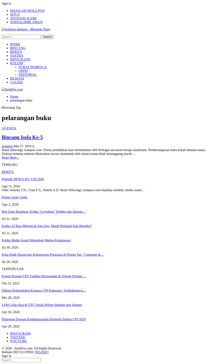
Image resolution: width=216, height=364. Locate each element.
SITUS (15, 14)
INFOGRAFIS (20, 59)
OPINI (23, 71)
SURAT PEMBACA (33, 67)
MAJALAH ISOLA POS (27, 10)
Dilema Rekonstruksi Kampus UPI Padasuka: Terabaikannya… (44, 290)
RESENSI (17, 78)
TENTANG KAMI (23, 18)
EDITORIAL (28, 74)
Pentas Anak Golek (14, 197)
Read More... (10, 157)
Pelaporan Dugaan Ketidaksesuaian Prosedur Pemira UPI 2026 (44, 319)
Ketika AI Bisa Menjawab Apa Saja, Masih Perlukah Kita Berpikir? (47, 226)
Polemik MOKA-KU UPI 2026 (23, 179)
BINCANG (18, 48)
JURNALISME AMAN (26, 22)
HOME (15, 44)
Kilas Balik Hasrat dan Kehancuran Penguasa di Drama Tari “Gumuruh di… (53, 254)
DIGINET (42, 352)
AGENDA (9, 128)
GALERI (16, 82)
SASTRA (16, 55)
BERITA (16, 52)
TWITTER (17, 337)
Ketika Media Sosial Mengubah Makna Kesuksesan (36, 240)
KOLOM (16, 63)
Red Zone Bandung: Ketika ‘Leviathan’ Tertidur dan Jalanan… (44, 211)
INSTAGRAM (20, 333)
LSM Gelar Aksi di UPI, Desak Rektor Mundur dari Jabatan (42, 305)
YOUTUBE (18, 341)
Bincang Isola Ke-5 (22, 137)
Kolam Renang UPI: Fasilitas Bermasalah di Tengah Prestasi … (44, 276)
